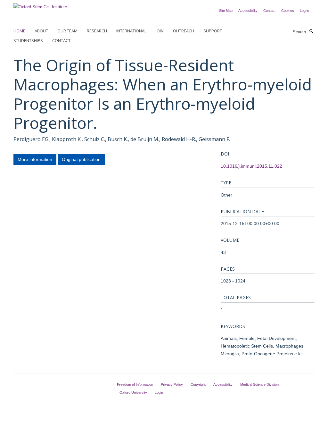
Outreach (183, 31)
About (41, 31)
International (131, 31)
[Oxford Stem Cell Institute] (40, 5)
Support (212, 31)
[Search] (311, 31)
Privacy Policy (172, 384)
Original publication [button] (81, 159)
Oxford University (133, 392)
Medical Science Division (259, 384)
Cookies (287, 11)
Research (97, 31)
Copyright (198, 384)
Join (160, 31)
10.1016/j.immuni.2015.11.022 (251, 166)
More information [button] (35, 159)
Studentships (28, 40)
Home (19, 31)
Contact (269, 11)
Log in (304, 11)
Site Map (226, 11)
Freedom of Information (135, 384)
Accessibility (248, 11)
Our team (67, 31)
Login (159, 392)
